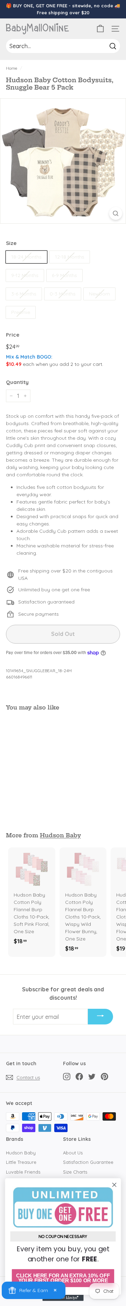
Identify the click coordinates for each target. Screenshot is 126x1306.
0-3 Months (63, 294)
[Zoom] (115, 213)
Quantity (17, 382)
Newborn (99, 294)
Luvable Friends (23, 1172)
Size (11, 243)
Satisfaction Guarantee (88, 1162)
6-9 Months (64, 275)
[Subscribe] (100, 1017)
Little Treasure (21, 1162)
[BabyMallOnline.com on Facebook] (79, 1076)
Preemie (20, 312)
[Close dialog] (114, 1184)
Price (12, 334)
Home (11, 68)
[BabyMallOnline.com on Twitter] (92, 1076)
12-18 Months (69, 257)
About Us (73, 1152)
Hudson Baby (60, 835)
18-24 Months (26, 257)
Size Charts (75, 1172)
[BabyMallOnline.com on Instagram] (66, 1076)
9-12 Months (24, 275)
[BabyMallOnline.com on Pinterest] (104, 1076)
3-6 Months (23, 294)
